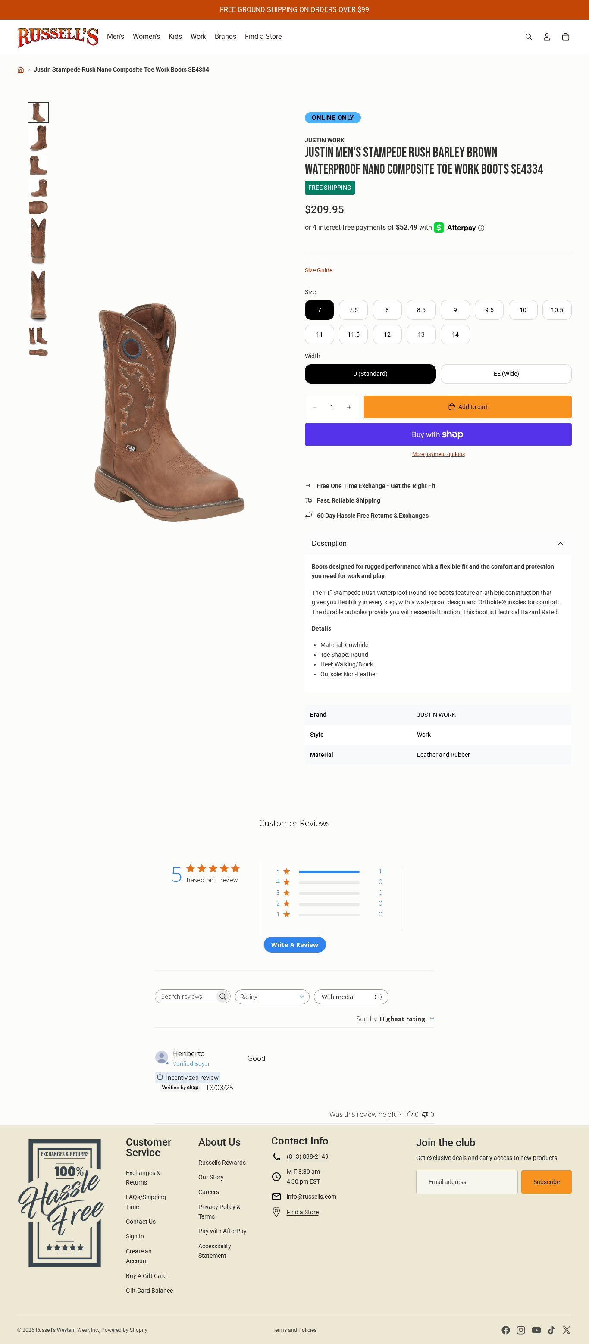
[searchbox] (185, 996)
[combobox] (272, 996)
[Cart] (565, 36)
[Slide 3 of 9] (38, 165)
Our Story (211, 1177)
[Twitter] (566, 1330)
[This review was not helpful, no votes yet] (425, 1114)
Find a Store (303, 1212)
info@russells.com (311, 1196)
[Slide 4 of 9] (38, 188)
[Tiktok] (551, 1330)
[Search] (528, 36)
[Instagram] (521, 1330)
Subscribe (546, 1181)
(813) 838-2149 (308, 1156)
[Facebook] (506, 1330)
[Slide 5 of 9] (38, 207)
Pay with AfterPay (222, 1231)
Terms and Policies (294, 1330)
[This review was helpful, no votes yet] (410, 1114)
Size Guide (318, 270)
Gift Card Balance (149, 1290)
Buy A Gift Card (146, 1275)
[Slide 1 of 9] (38, 112)
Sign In (135, 1236)
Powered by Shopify (124, 1330)
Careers (208, 1191)
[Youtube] (536, 1330)
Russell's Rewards (222, 1162)
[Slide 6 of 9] (38, 242)
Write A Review (294, 945)
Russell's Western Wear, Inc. (67, 1330)
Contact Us (141, 1221)
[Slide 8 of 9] (38, 336)
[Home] (20, 69)
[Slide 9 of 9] (38, 352)
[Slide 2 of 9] (38, 139)
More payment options (438, 454)
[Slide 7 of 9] (38, 297)
